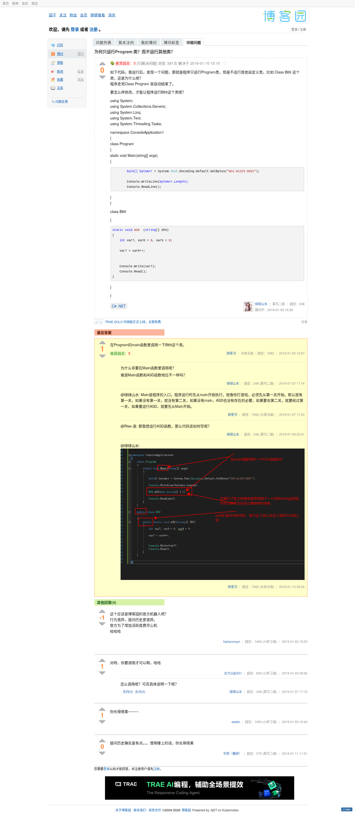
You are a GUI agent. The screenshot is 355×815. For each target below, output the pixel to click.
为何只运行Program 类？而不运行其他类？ (134, 52)
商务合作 (155, 810)
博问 (60, 53)
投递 (80, 71)
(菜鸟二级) (267, 383)
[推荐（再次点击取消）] (102, 64)
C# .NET (119, 306)
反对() (140, 691)
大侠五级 (247, 353)
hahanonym (231, 641)
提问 (80, 53)
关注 (63, 14)
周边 (34, 3)
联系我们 (140, 810)
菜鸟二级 (278, 304)
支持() (128, 691)
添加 (80, 79)
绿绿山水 (261, 304)
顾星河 (231, 353)
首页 (6, 3)
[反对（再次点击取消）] (102, 77)
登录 (75, 29)
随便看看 (97, 14)
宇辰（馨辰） (232, 753)
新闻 (15, 3)
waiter (236, 721)
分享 (304, 321)
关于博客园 (123, 810)
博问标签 (171, 42)
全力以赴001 (233, 673)
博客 (60, 62)
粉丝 (73, 14)
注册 (93, 29)
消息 (111, 14)
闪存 (60, 45)
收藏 (60, 79)
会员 (25, 3)
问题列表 (103, 42)
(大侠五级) (267, 414)
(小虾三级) (269, 641)
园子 (52, 14)
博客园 (186, 810)
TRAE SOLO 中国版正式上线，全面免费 (133, 321)
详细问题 (193, 42)
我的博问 (149, 42)
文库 (60, 87)
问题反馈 (61, 101)
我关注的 (126, 42)
